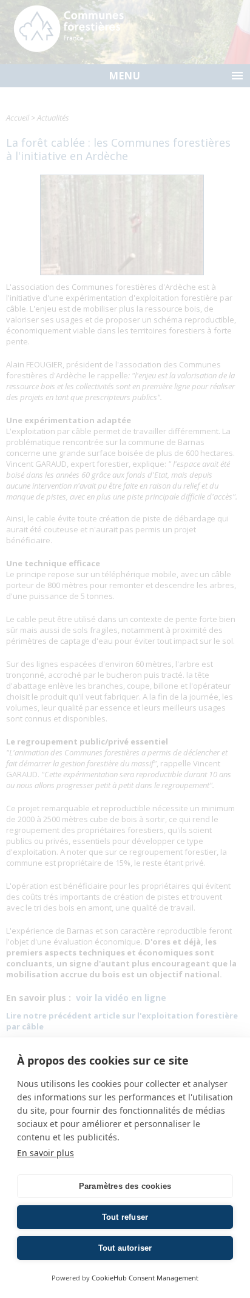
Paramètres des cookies (125, 1186)
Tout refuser (125, 1217)
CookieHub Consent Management (145, 1277)
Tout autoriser (125, 1248)
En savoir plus (45, 1153)
